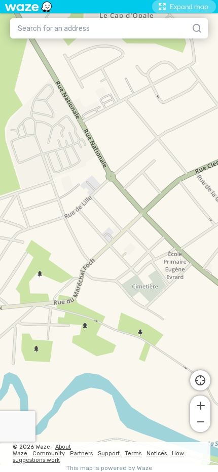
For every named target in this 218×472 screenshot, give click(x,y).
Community (48, 453)
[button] (200, 405)
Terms (133, 453)
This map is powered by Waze (109, 468)
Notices (157, 453)
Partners (81, 453)
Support (109, 453)
